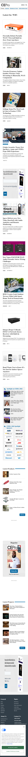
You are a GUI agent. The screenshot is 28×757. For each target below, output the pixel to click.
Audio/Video (16, 707)
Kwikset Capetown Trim (15, 474)
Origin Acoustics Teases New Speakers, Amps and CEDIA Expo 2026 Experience (13, 149)
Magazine (2, 722)
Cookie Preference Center (12, 751)
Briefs (2, 703)
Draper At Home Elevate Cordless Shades (17, 508)
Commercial (16, 703)
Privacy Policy (9, 743)
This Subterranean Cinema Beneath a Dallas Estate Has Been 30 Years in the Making (17, 624)
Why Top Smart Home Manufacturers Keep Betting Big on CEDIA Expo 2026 (17, 410)
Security (15, 710)
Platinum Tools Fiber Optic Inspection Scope (16, 482)
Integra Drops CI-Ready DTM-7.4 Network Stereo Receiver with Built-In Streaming (12, 332)
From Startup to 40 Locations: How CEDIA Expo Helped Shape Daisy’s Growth (17, 419)
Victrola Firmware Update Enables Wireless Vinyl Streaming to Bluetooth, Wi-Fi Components (14, 74)
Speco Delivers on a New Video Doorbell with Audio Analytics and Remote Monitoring (12, 221)
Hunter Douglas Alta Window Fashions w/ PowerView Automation (16, 491)
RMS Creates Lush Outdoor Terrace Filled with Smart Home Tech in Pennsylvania (13, 296)
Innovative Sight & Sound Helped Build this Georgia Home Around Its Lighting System (17, 633)
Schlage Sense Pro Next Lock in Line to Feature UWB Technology (13, 111)
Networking (16, 701)
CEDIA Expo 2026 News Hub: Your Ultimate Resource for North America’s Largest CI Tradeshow (17, 393)
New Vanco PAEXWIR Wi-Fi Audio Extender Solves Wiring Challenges (14, 259)
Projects (5, 306)
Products (2, 705)
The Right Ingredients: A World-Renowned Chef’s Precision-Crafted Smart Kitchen (17, 641)
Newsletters (3, 724)
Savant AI (7, 8)
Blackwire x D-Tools (14, 8)
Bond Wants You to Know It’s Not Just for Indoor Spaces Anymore (13, 369)
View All (22, 514)
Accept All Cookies (13, 747)
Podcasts (2, 712)
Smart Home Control (18, 705)
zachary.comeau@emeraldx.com (20, 723)
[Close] (24, 726)
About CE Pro (3, 720)
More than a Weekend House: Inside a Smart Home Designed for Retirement (17, 607)
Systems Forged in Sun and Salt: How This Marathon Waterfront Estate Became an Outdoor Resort (17, 616)
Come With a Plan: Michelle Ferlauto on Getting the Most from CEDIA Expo (17, 402)
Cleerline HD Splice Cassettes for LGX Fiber (17, 499)
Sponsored (3, 710)
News (4, 47)
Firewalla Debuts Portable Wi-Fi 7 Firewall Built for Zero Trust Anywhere (12, 37)
